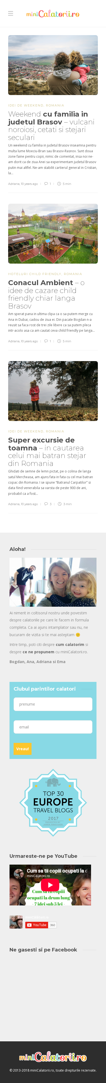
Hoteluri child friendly (34, 274)
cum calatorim (70, 644)
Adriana (14, 184)
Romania (55, 105)
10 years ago (29, 184)
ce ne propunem (38, 651)
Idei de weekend (25, 105)
